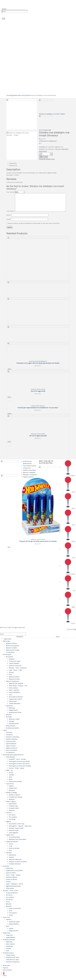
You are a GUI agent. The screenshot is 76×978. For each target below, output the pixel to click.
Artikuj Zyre (9, 868)
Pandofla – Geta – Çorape (17, 759)
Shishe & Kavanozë (15, 666)
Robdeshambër (14, 723)
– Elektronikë (7, 639)
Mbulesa (11, 659)
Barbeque (12, 708)
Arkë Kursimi (13, 701)
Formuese (9, 732)
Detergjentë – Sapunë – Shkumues (20, 826)
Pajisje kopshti (13, 710)
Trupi (10, 846)
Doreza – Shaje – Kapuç (16, 768)
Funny (8, 902)
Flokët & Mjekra (11, 801)
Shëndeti (9, 853)
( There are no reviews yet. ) (48, 141)
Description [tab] (13, 163)
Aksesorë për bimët (15, 712)
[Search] (28, 11)
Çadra (11, 915)
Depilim (11, 786)
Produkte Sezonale (9, 940)
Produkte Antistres (15, 864)
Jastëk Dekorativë (14, 703)
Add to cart (43, 157)
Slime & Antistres (11, 750)
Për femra (12, 815)
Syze (10, 911)
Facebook (42, 159)
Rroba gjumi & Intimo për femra (19, 764)
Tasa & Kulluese (14, 663)
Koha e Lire (6, 917)
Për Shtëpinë (7, 654)
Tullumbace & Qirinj (12, 960)
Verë (7, 951)
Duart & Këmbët (14, 848)
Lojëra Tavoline (11, 746)
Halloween (9, 942)
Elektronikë (6, 641)
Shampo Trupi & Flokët (16, 828)
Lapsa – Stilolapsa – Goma (14, 884)
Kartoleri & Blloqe (11, 877)
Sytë (10, 777)
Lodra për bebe (11, 741)
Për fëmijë (12, 819)
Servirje (11, 672)
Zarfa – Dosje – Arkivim (13, 875)
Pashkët (8, 948)
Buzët (11, 779)
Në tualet (9, 717)
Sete (10, 675)
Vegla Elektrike (10, 937)
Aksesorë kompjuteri (12, 646)
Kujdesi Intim (13, 788)
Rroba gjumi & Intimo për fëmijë (19, 761)
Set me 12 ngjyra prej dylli (38, 436)
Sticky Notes (43, 151)
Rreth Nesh (6, 965)
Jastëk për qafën (14, 922)
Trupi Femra (10, 784)
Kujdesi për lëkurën (12, 842)
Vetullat (11, 775)
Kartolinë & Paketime (12, 962)
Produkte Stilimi (14, 808)
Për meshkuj (13, 817)
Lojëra (5, 730)
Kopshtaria (9, 706)
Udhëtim (8, 919)
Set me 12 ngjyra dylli (38, 391)
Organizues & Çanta (15, 699)
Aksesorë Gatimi (14, 677)
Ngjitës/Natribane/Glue (41, 361)
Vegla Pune (6, 933)
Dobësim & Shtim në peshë (18, 862)
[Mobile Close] (1, 631)
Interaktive (9, 735)
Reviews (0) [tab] (13, 165)
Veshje (11, 928)
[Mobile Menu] (2, 2)
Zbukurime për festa (12, 957)
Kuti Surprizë (13, 913)
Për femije (9, 899)
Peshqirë (11, 721)
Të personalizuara (11, 893)
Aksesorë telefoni (11, 643)
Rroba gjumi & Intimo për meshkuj (20, 766)
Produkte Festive (8, 953)
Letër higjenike (13, 833)
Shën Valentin (10, 944)
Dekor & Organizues (12, 681)
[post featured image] (38, 356)
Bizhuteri (8, 904)
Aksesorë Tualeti (14, 719)
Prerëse (8, 882)
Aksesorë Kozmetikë (15, 781)
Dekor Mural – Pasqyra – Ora (18, 686)
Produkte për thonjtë (15, 797)
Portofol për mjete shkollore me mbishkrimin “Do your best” (38, 408)
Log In (5, 975)
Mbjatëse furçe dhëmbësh (17, 839)
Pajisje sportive (13, 931)
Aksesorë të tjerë (14, 679)
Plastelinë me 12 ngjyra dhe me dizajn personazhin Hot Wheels (38, 363)
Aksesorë (12, 790)
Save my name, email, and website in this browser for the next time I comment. (34, 223)
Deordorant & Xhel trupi (16, 824)
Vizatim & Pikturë (41, 389)
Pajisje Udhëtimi (14, 924)
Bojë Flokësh (13, 804)
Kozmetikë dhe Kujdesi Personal (13, 755)
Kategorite (19, 637)
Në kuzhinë (9, 657)
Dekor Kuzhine (13, 688)
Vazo (10, 695)
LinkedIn (48, 159)
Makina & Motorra (11, 748)
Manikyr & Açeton (14, 795)
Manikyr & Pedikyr (11, 793)
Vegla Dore (9, 935)
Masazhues (12, 855)
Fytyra (11, 772)
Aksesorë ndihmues (15, 859)
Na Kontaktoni (7, 970)
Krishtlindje (9, 946)
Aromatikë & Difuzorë (16, 697)
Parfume (9, 813)
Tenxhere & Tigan (14, 661)
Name (8, 215)
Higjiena (8, 821)
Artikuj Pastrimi (10, 726)
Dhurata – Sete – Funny (10, 891)
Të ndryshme (10, 652)
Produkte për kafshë (12, 728)
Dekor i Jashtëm (14, 690)
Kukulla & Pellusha (11, 739)
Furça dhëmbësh (14, 837)
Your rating (10, 192)
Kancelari (65, 149)
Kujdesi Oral (9, 835)
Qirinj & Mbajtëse (14, 692)
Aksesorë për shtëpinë (16, 683)
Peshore (11, 857)
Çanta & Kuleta (35, 406)
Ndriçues (8, 715)
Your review (10, 211)
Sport (7, 926)
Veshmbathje (10, 757)
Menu (58, 637)
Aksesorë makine (11, 648)
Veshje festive (10, 955)
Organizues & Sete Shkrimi (14, 870)
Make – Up (9, 770)
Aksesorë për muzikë (12, 650)
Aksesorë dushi (13, 830)
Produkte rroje (13, 806)
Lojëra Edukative (11, 744)
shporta (5, 968)
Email (52, 159)
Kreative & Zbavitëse (12, 737)
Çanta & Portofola (15, 908)
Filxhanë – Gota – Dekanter (17, 668)
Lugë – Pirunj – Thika (15, 670)
